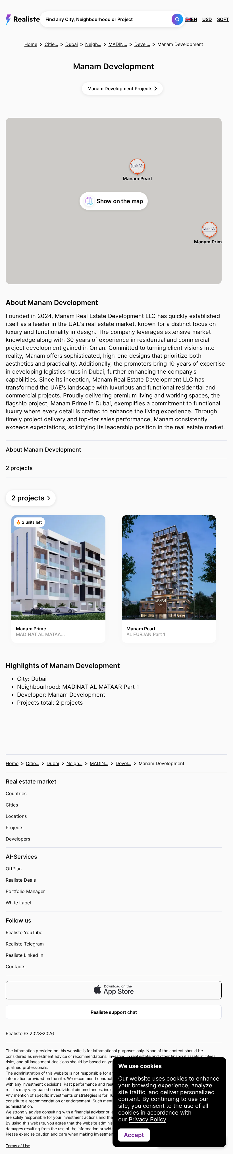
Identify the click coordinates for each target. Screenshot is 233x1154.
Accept (134, 1135)
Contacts (15, 966)
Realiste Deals (21, 880)
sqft (223, 19)
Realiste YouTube (24, 932)
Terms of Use (18, 1145)
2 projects (19, 468)
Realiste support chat (114, 1012)
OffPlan (14, 868)
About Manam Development (43, 449)
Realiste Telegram (25, 944)
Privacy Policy (147, 1119)
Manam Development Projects (120, 88)
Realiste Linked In (24, 955)
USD (207, 19)
